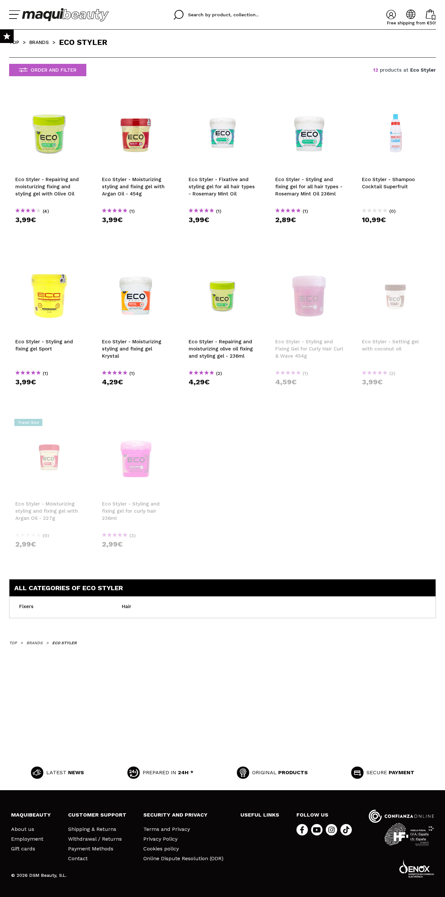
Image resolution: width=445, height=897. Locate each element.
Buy (49, 231)
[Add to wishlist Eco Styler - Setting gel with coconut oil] (396, 262)
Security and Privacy (175, 815)
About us (22, 829)
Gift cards (23, 848)
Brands (39, 42)
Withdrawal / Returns (95, 839)
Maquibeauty (31, 815)
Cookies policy (161, 848)
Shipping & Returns (92, 829)
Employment (27, 839)
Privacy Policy (160, 839)
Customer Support (97, 815)
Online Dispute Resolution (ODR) (183, 858)
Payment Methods (90, 848)
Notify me (311, 394)
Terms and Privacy (166, 829)
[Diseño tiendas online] (416, 868)
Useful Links (259, 815)
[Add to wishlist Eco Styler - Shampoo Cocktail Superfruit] (396, 100)
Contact (78, 858)
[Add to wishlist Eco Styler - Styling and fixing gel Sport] (49, 262)
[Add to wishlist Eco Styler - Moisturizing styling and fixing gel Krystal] (136, 262)
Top (14, 42)
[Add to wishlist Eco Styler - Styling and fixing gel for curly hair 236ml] (136, 424)
